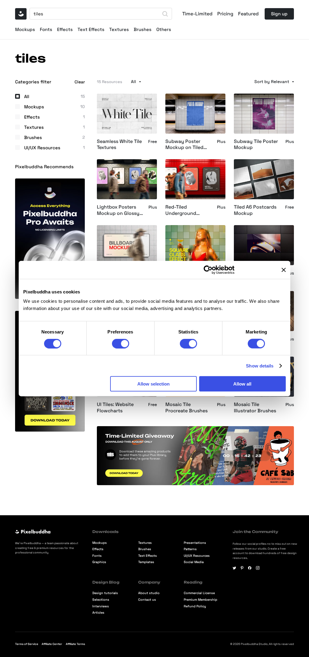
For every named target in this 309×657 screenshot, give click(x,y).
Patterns (190, 549)
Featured (248, 13)
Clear (80, 82)
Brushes (142, 29)
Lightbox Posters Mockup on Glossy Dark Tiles (118, 210)
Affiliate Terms (75, 644)
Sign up (279, 14)
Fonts (46, 29)
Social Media (194, 562)
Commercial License (199, 593)
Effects (65, 29)
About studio (149, 593)
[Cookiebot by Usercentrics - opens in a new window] (208, 269)
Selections (100, 599)
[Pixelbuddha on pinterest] (242, 568)
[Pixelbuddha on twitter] (234, 568)
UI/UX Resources (197, 555)
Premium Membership (200, 599)
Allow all (242, 383)
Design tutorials (105, 593)
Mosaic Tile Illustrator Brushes (255, 407)
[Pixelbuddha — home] (21, 14)
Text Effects (91, 29)
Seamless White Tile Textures (119, 144)
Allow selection (153, 383)
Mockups (25, 29)
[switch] (120, 343)
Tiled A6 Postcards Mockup (255, 210)
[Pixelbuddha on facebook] (250, 568)
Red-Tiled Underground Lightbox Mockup (185, 210)
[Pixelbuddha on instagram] (258, 568)
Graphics (99, 562)
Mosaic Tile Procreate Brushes (186, 407)
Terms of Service (26, 644)
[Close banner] (284, 270)
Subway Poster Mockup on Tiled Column (184, 144)
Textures (119, 29)
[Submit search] (165, 14)
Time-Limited (197, 13)
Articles (98, 612)
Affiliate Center (52, 644)
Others (163, 29)
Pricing (225, 13)
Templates (146, 562)
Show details (259, 365)
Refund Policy (195, 606)
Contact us (147, 599)
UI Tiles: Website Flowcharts (115, 407)
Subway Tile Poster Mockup (256, 144)
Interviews (100, 606)
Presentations (195, 542)
